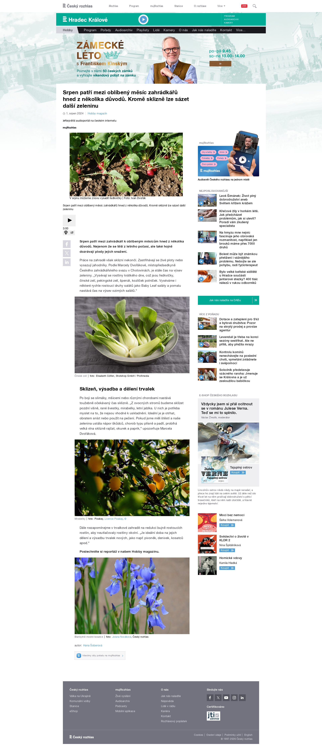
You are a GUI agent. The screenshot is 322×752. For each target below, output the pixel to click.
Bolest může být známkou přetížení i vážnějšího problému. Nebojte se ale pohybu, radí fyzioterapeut (238, 259)
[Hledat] (254, 6)
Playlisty (143, 30)
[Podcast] (66, 232)
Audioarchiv (231, 19)
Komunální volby (80, 701)
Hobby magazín (97, 113)
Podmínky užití (233, 735)
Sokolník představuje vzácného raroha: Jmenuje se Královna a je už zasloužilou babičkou (238, 375)
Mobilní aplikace (125, 711)
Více (241, 30)
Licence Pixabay (114, 518)
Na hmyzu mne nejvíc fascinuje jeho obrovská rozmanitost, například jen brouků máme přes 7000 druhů (238, 240)
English (248, 735)
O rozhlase (200, 6)
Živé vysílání (207, 164)
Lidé (156, 30)
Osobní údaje (213, 735)
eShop (74, 711)
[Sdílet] (72, 232)
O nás (183, 30)
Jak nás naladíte (204, 30)
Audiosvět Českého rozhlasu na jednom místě (223, 179)
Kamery (228, 23)
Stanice (178, 6)
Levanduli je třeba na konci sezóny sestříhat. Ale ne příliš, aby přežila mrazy (238, 340)
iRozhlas (113, 6)
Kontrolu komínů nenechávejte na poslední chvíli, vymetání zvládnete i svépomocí (237, 357)
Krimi (222, 152)
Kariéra (165, 711)
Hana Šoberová (92, 645)
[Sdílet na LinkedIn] (67, 262)
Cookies (198, 735)
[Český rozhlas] (77, 6)
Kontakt (226, 30)
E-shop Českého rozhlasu (218, 395)
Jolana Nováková (121, 636)
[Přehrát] (69, 220)
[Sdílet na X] (67, 253)
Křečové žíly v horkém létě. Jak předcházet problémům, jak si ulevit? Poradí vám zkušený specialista (239, 218)
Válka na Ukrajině (80, 696)
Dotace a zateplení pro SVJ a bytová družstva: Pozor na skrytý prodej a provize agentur (239, 324)
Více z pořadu (209, 314)
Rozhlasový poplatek (174, 721)
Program (134, 6)
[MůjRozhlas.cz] (69, 128)
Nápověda (167, 701)
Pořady (106, 30)
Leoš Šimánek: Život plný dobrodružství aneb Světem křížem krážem (237, 199)
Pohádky (206, 158)
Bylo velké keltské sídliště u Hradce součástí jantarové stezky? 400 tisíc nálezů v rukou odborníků (238, 277)
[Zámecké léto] (161, 58)
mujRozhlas (156, 6)
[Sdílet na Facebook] (67, 244)
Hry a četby (207, 152)
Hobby (68, 30)
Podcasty (121, 706)
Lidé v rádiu (168, 706)
